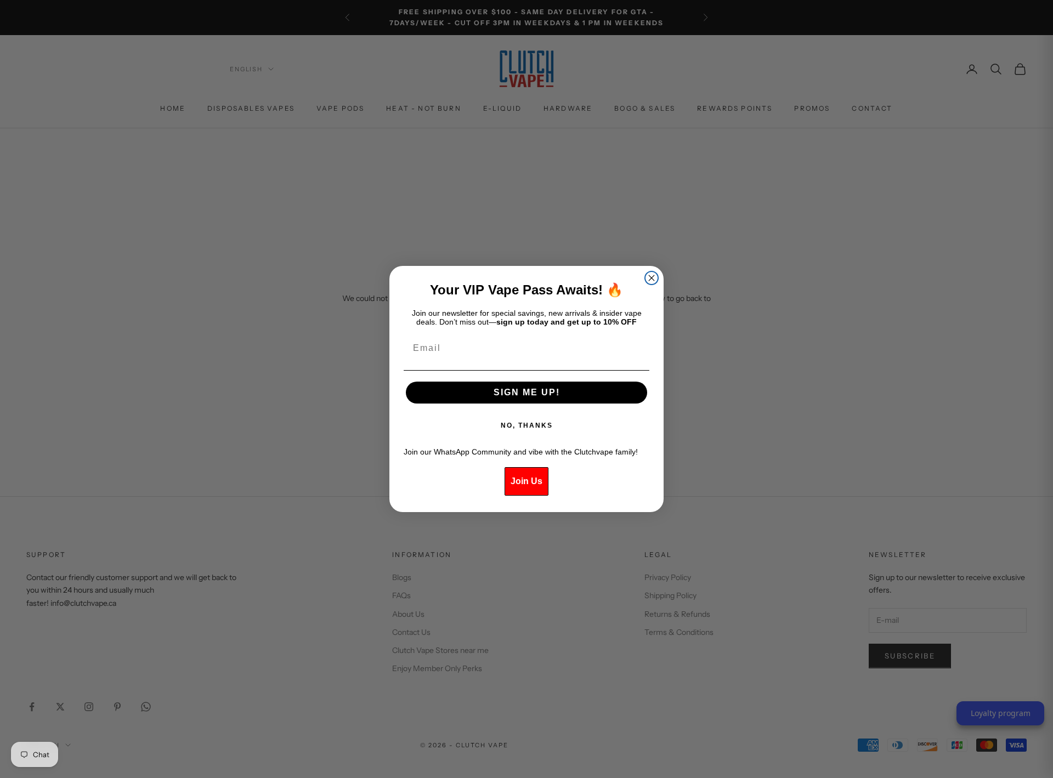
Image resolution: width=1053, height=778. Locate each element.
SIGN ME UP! (527, 392)
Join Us (526, 481)
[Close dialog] (651, 278)
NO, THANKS (527, 425)
